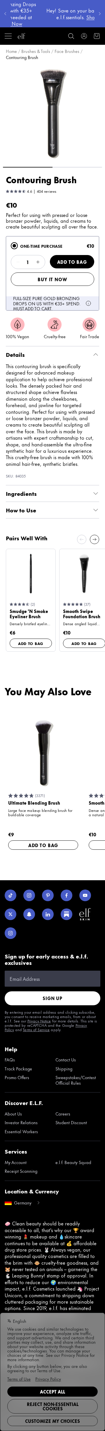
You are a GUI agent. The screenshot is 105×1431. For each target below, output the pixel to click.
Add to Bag (72, 262)
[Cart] (96, 36)
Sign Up (52, 998)
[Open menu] (8, 36)
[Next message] (99, 13)
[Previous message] (5, 13)
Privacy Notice (39, 1021)
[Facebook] (66, 895)
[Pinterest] (48, 895)
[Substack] (66, 914)
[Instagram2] (10, 933)
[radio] (14, 245)
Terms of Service (36, 1029)
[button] (52, 112)
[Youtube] (85, 895)
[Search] (71, 36)
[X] (10, 914)
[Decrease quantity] (18, 262)
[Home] (22, 36)
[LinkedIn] (48, 914)
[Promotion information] (88, 303)
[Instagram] (29, 895)
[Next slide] (94, 539)
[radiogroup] (52, 273)
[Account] (84, 36)
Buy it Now (52, 279)
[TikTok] (10, 895)
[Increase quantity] (38, 262)
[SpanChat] (29, 914)
